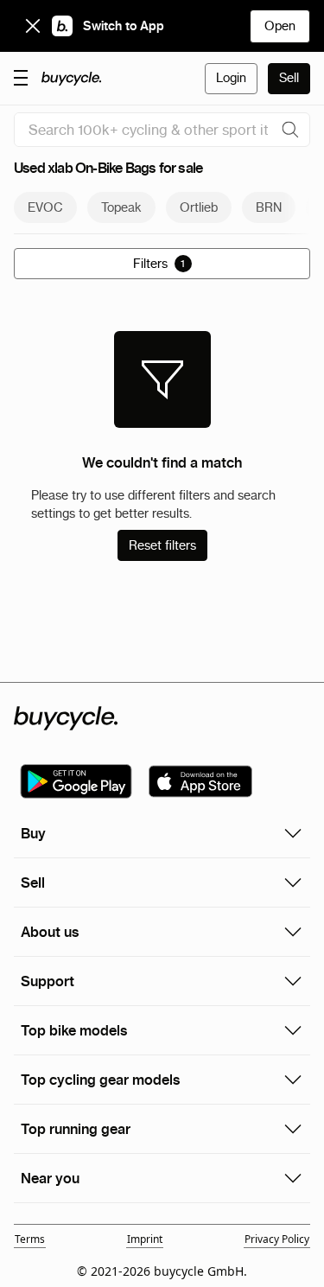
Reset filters (162, 545)
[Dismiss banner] (33, 25)
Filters (159, 263)
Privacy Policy (277, 1239)
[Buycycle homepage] (71, 79)
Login (231, 78)
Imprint (144, 1239)
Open (279, 26)
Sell (289, 78)
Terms (30, 1239)
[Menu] (21, 77)
